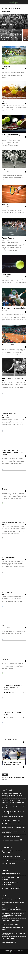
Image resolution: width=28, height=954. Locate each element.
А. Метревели (7, 592)
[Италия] (14, 478)
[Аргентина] (14, 55)
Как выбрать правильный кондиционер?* (10, 883)
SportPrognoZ (7, 790)
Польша (5, 205)
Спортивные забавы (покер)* (11, 856)
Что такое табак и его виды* (11, 874)
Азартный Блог (7, 847)
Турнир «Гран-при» (9, 238)
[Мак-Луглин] (14, 648)
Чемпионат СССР (8, 345)
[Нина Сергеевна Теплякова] (14, 367)
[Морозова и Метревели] (14, 22)
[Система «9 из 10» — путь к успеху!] (14, 706)
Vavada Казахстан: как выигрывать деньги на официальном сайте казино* (13, 915)
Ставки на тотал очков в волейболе (13, 840)
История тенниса (5, 11)
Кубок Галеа (6, 275)
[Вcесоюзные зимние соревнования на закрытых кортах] (14, 439)
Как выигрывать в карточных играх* (13, 860)
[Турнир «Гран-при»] (14, 227)
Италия (4, 489)
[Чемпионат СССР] (14, 334)
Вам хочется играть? (8, 863)
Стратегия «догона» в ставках (11, 836)
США (3, 170)
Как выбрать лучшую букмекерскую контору (13, 806)
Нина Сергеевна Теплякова (12, 378)
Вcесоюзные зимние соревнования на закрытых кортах (12, 452)
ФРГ (3, 101)
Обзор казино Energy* (8, 938)
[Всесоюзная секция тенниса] (14, 511)
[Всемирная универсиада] (14, 124)
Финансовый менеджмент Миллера (13, 827)
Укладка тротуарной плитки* (11, 888)
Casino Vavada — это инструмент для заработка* (13, 934)
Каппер (3, 27)
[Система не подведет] (14, 731)
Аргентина (6, 66)
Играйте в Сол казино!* (9, 942)
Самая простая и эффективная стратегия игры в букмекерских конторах (12, 821)
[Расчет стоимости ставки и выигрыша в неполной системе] (14, 681)
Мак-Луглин (6, 659)
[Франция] (14, 615)
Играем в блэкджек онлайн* (11, 899)
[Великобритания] (14, 546)
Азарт (4, 895)
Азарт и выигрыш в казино (10, 920)
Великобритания (8, 557)
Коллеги (5, 870)
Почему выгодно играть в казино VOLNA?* (12, 928)
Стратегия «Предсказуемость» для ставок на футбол (13, 812)
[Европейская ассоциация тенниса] (14, 402)
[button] (2, 2)
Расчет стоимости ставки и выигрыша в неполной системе (13, 688)
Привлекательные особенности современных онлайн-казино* (12, 908)
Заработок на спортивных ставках (12, 816)
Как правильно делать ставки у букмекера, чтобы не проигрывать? (13, 801)
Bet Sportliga (7, 692)
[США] (14, 159)
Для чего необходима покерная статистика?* (12, 851)
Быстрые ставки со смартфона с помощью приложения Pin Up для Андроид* (12, 795)
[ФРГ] (14, 90)
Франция (5, 626)
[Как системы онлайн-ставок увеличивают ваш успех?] (14, 756)
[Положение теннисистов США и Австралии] (14, 297)
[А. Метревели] (14, 581)
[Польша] (14, 194)
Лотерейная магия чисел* (10, 924)
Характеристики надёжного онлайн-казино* (13, 903)
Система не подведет (11, 739)
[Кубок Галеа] (14, 264)
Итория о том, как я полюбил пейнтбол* (11, 878)
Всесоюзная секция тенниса (13, 522)
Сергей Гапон (7, 742)
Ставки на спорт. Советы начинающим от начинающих (14, 831)
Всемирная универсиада (11, 135)
